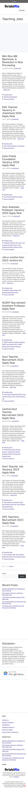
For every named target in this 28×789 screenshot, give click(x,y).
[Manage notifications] (24, 786)
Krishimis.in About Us (8, 727)
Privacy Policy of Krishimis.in (10, 732)
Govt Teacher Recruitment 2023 (13, 394)
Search (4, 573)
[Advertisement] (14, 38)
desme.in (17, 776)
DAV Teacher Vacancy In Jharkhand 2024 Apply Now (12, 112)
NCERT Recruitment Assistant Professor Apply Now (13, 305)
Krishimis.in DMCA (7, 729)
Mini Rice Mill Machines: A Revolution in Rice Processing (12, 61)
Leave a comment (9, 99)
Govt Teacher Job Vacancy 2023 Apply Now (12, 469)
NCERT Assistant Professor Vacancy (14, 342)
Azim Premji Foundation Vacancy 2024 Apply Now (10, 161)
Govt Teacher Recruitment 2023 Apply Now (12, 359)
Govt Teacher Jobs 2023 (9, 504)
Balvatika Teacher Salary (11, 290)
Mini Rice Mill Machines (10, 97)
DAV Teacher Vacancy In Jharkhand (14, 146)
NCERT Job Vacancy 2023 (9, 344)
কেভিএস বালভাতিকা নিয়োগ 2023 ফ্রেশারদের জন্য (13, 259)
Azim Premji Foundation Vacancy (13, 197)
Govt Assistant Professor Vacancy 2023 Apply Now (13, 209)
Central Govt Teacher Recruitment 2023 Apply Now (12, 413)
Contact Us (5, 720)
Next (11, 566)
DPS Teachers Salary (19, 556)
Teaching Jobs (8, 94)
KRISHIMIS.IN (6, 725)
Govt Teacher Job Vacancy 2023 (13, 502)
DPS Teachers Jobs (9, 554)
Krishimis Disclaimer (8, 722)
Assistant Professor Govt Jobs (12, 243)
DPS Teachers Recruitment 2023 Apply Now (12, 519)
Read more (7, 89)
